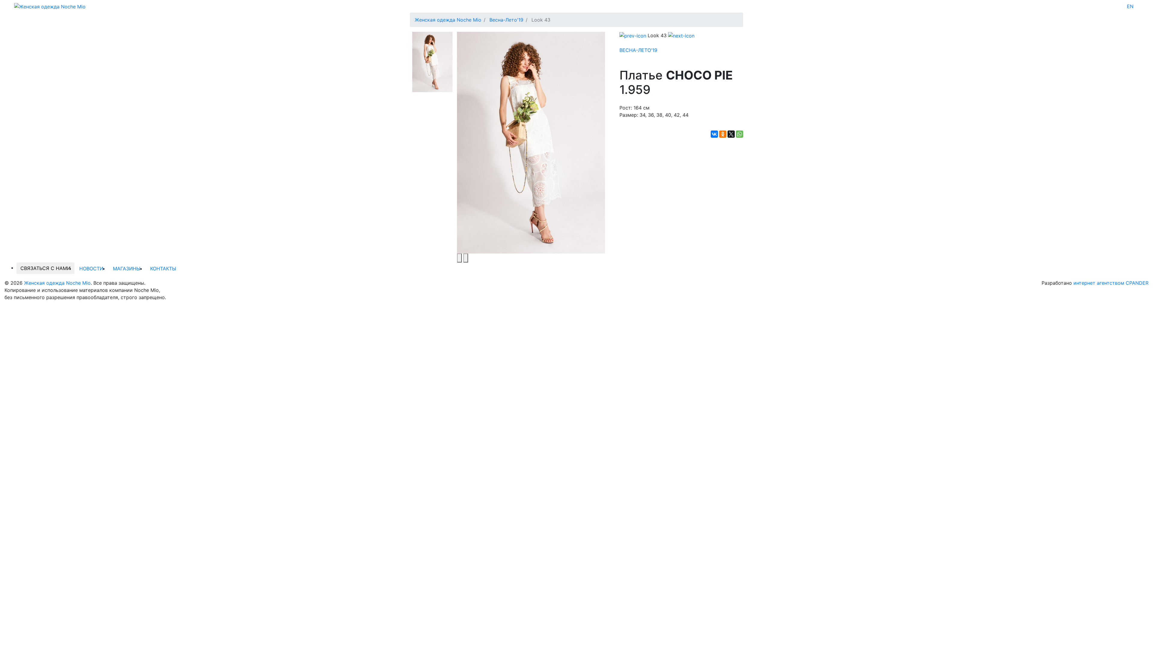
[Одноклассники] (722, 134)
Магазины (127, 269)
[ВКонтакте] (714, 134)
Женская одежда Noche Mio (57, 283)
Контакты (163, 269)
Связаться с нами (45, 268)
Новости (91, 269)
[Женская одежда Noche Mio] (50, 6)
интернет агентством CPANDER (1110, 283)
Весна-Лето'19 (638, 50)
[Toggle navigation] (1137, 6)
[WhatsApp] (739, 134)
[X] (731, 134)
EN (1130, 6)
